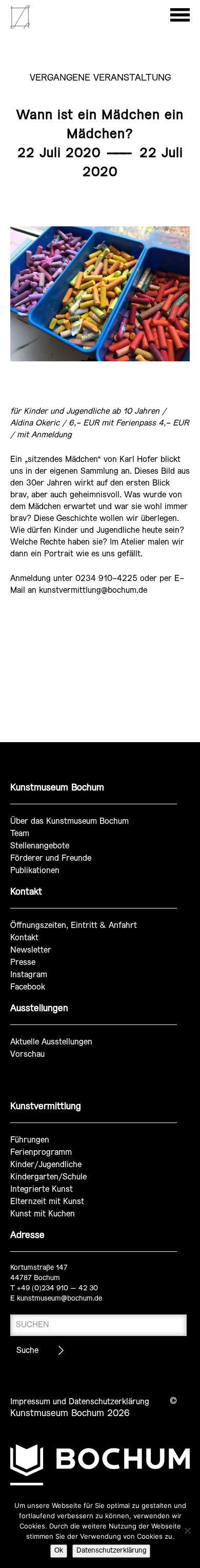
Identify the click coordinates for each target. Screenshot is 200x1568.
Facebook (27, 987)
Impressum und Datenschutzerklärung (79, 1402)
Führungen (29, 1140)
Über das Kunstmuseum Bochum (69, 821)
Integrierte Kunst (41, 1189)
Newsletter (30, 950)
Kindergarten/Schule (48, 1177)
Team (19, 834)
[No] (187, 1530)
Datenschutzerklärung (111, 1550)
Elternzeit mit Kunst (47, 1202)
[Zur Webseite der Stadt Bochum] (100, 1464)
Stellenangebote (39, 846)
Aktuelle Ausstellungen (51, 1042)
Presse (22, 962)
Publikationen (34, 871)
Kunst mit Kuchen (42, 1214)
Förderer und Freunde (50, 858)
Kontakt (24, 938)
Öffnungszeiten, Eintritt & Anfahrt (73, 926)
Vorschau (27, 1054)
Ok (58, 1550)
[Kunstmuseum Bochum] (20, 27)
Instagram (28, 975)
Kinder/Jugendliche (46, 1165)
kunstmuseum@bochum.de (59, 1298)
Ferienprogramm (41, 1152)
